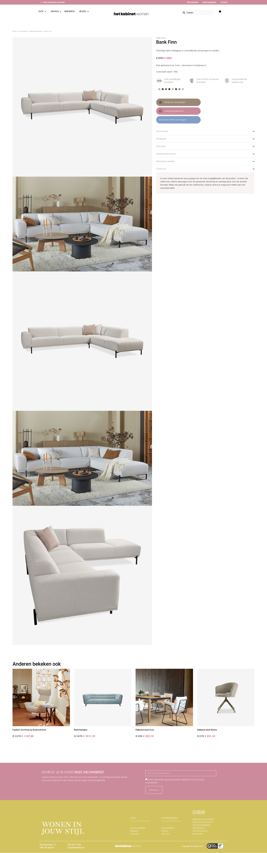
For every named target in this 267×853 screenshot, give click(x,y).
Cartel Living (160, 38)
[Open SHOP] (45, 11)
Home (15, 31)
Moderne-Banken (36, 31)
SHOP (132, 818)
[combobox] (197, 12)
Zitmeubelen (23, 31)
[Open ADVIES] (88, 11)
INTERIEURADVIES (169, 818)
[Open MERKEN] (60, 11)
